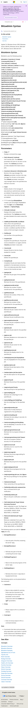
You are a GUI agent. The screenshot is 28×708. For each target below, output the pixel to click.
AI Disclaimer (4, 699)
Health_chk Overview (7, 663)
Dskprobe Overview (6, 673)
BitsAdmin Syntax (6, 37)
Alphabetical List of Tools (8, 652)
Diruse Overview (6, 675)
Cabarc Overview (6, 681)
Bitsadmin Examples (7, 650)
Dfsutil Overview (6, 677)
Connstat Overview (6, 679)
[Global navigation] (1, 2)
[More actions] (25, 22)
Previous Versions (14, 699)
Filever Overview (5, 667)
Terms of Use (20, 703)
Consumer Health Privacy (7, 703)
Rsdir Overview (5, 657)
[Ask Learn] (23, 22)
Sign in (25, 2)
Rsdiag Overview (6, 659)
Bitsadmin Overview (6, 646)
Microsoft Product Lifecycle (11, 10)
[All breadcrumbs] (2, 22)
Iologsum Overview (6, 661)
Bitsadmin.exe (8, 22)
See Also (4, 40)
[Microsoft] (14, 2)
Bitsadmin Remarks (6, 648)
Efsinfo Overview (6, 669)
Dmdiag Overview (6, 671)
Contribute (4, 701)
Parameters (5, 38)
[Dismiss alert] (26, 6)
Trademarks (4, 706)
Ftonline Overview (6, 665)
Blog (21, 699)
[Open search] (21, 2)
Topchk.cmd (4, 654)
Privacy (10, 701)
